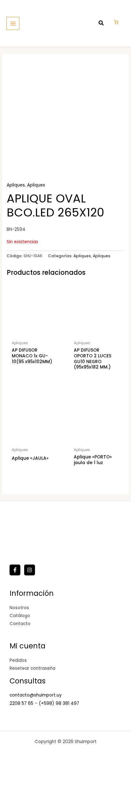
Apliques (16, 185)
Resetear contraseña (32, 668)
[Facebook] (15, 570)
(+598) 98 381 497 (59, 703)
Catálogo (20, 616)
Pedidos (18, 660)
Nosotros (19, 608)
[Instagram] (29, 570)
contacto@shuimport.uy (36, 695)
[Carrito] (116, 22)
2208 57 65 (22, 703)
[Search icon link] (101, 24)
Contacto (20, 624)
